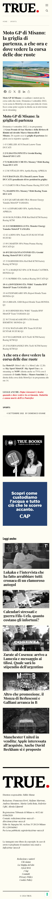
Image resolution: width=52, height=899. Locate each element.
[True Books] (23, 474)
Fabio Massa (29, 794)
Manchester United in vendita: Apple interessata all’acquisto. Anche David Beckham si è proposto (24, 743)
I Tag (26, 870)
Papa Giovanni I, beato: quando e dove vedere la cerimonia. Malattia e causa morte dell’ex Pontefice (25, 394)
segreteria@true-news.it (32, 830)
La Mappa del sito (26, 864)
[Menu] (46, 5)
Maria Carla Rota (28, 803)
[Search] (47, 10)
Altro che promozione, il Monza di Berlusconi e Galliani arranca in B (23, 698)
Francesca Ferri (20, 800)
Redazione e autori (26, 858)
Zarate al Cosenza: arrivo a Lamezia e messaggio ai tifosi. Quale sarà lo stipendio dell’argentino (25, 660)
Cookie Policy (26, 879)
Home (5, 21)
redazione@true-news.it (22, 818)
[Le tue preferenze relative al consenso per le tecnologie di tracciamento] (47, 894)
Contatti (26, 873)
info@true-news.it (11, 847)
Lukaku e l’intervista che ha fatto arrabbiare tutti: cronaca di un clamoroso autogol (24, 578)
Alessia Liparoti (15, 806)
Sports (13, 21)
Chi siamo (26, 861)
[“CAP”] (25, 503)
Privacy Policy (26, 876)
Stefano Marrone (37, 800)
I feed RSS (26, 867)
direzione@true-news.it (14, 821)
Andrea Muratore (11, 803)
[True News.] (21, 8)
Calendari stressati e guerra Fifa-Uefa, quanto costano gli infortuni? (23, 615)
